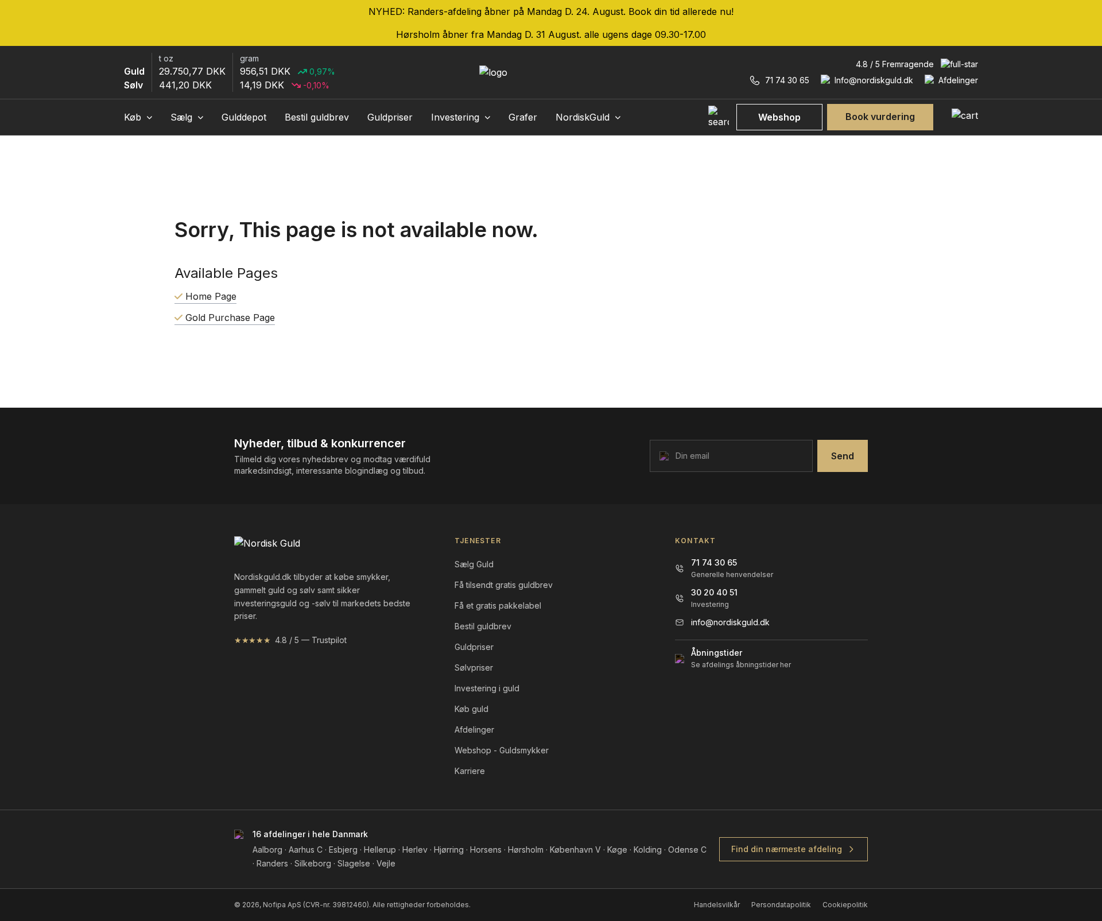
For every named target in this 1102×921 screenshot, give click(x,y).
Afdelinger (474, 729)
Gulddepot (244, 117)
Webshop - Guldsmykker (502, 750)
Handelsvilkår (717, 904)
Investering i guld (487, 688)
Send (842, 456)
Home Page (209, 296)
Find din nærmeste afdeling (786, 849)
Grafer (523, 117)
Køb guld (471, 709)
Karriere (470, 771)
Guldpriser (390, 117)
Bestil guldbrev (317, 117)
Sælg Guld (474, 564)
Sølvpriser (474, 667)
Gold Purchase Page (229, 317)
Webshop (779, 117)
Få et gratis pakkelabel (498, 605)
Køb (134, 117)
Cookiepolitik (845, 904)
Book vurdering (880, 116)
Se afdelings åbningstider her (741, 664)
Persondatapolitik (781, 904)
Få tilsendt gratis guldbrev (504, 585)
